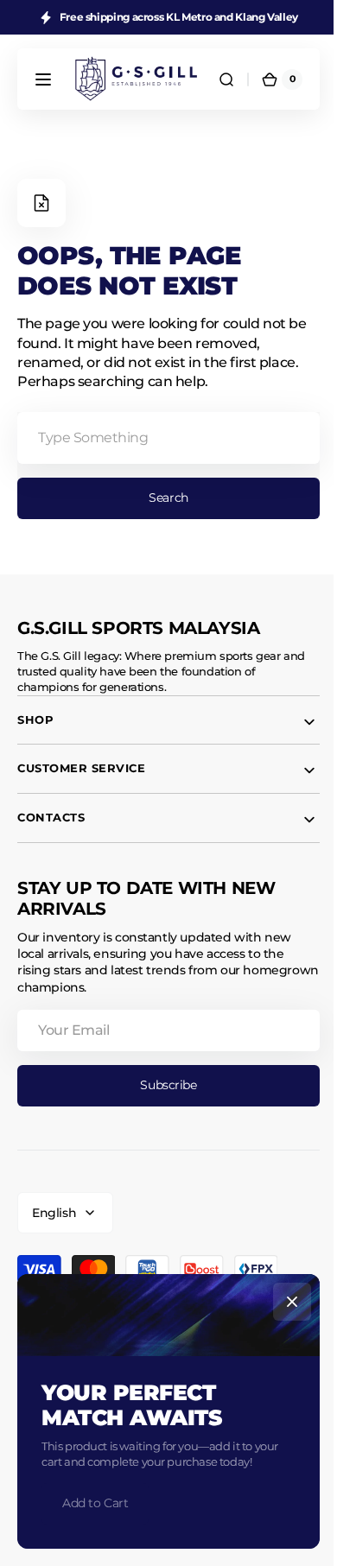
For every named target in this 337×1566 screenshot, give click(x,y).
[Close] (286, 1302)
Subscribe (162, 1085)
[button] (43, 79)
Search (162, 497)
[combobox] (162, 438)
